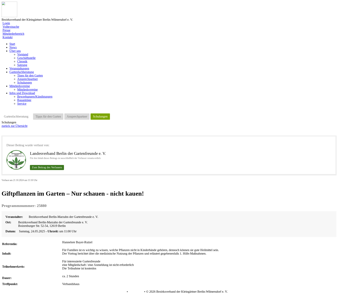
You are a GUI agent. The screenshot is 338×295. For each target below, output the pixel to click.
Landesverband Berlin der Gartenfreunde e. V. (68, 153)
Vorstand (22, 54)
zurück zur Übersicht (14, 125)
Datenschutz (118, 291)
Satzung (22, 65)
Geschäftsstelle (26, 58)
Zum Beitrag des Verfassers (47, 167)
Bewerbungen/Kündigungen (34, 96)
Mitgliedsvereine (27, 89)
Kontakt (8, 37)
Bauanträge (24, 100)
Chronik (22, 61)
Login (6, 23)
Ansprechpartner (27, 79)
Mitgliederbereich (13, 33)
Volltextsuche (11, 26)
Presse (6, 30)
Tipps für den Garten (30, 75)
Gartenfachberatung (16, 116)
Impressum (135, 291)
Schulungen (24, 82)
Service (21, 103)
